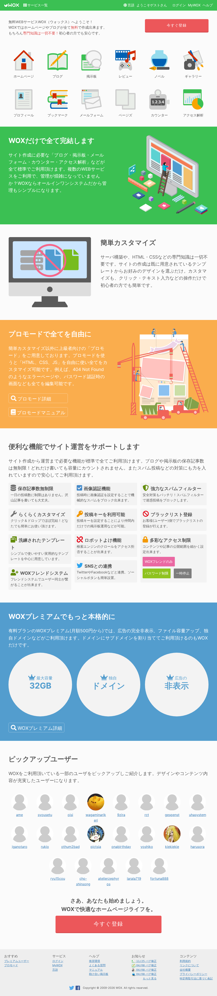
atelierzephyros (108, 877)
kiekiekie (172, 846)
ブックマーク (57, 115)
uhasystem (197, 814)
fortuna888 (159, 877)
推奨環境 (94, 961)
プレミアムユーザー (16, 961)
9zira (121, 814)
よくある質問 (97, 965)
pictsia (95, 846)
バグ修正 (146, 961)
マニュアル (96, 969)
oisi (70, 814)
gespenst (172, 814)
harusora (197, 846)
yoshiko (146, 846)
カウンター (159, 115)
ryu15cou (57, 877)
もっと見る (150, 978)
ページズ (125, 115)
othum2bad (70, 846)
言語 (131, 5)
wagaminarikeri (96, 814)
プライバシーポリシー (193, 974)
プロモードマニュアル (41, 412)
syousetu (45, 814)
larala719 (134, 877)
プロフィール (24, 115)
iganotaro (19, 846)
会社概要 (185, 969)
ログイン (179, 5)
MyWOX (194, 5)
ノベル (159, 76)
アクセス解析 (193, 115)
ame (19, 814)
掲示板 (91, 76)
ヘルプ (208, 5)
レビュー (125, 76)
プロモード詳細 (34, 399)
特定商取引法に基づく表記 (196, 978)
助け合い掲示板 (98, 974)
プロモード (11, 965)
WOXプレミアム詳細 (40, 728)
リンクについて (189, 965)
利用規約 (185, 961)
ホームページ (24, 76)
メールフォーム (91, 115)
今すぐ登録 (176, 25)
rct (147, 814)
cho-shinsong (83, 877)
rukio (45, 846)
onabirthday (121, 846)
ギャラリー (193, 76)
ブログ (58, 76)
